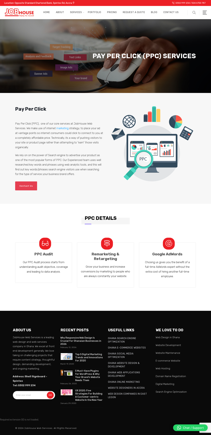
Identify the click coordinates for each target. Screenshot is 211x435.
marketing (62, 128)
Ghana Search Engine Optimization (122, 340)
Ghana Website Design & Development (124, 365)
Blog (154, 12)
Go (50, 395)
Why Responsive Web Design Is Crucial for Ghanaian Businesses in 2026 (80, 341)
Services (76, 12)
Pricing (112, 12)
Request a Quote (134, 12)
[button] (193, 12)
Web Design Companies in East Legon (127, 395)
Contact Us (171, 12)
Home (46, 12)
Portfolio (94, 12)
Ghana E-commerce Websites (127, 347)
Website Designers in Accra (126, 388)
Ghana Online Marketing (124, 382)
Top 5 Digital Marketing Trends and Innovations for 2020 (89, 357)
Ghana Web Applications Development (124, 374)
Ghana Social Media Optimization (121, 355)
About (60, 12)
